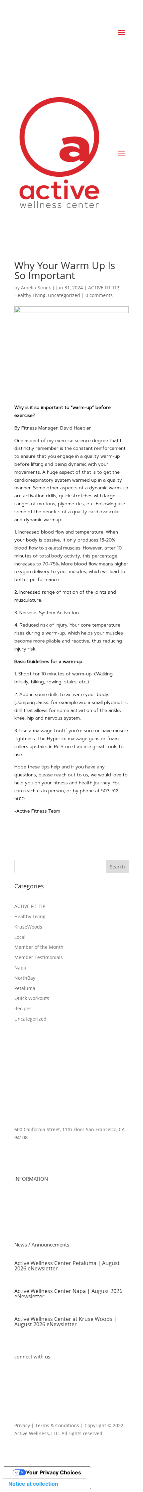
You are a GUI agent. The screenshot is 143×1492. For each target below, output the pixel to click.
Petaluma (24, 988)
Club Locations (30, 1196)
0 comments (99, 295)
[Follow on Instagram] (59, 1393)
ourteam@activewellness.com (47, 1162)
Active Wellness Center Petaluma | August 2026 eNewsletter (67, 1265)
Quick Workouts (31, 998)
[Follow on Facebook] (19, 1393)
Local (20, 937)
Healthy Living (30, 295)
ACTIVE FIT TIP (103, 287)
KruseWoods (28, 927)
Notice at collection (33, 1483)
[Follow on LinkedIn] (33, 1393)
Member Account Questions (45, 1220)
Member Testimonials (38, 957)
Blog (19, 1366)
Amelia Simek (36, 287)
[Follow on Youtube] (46, 1393)
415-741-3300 (29, 1150)
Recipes (23, 1008)
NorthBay (24, 978)
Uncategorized (64, 295)
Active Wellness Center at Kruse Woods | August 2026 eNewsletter (65, 1321)
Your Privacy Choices (53, 1472)
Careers (23, 1204)
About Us (24, 1188)
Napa (20, 967)
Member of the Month (39, 947)
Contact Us (26, 1374)
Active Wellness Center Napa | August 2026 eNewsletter (68, 1293)
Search (117, 866)
